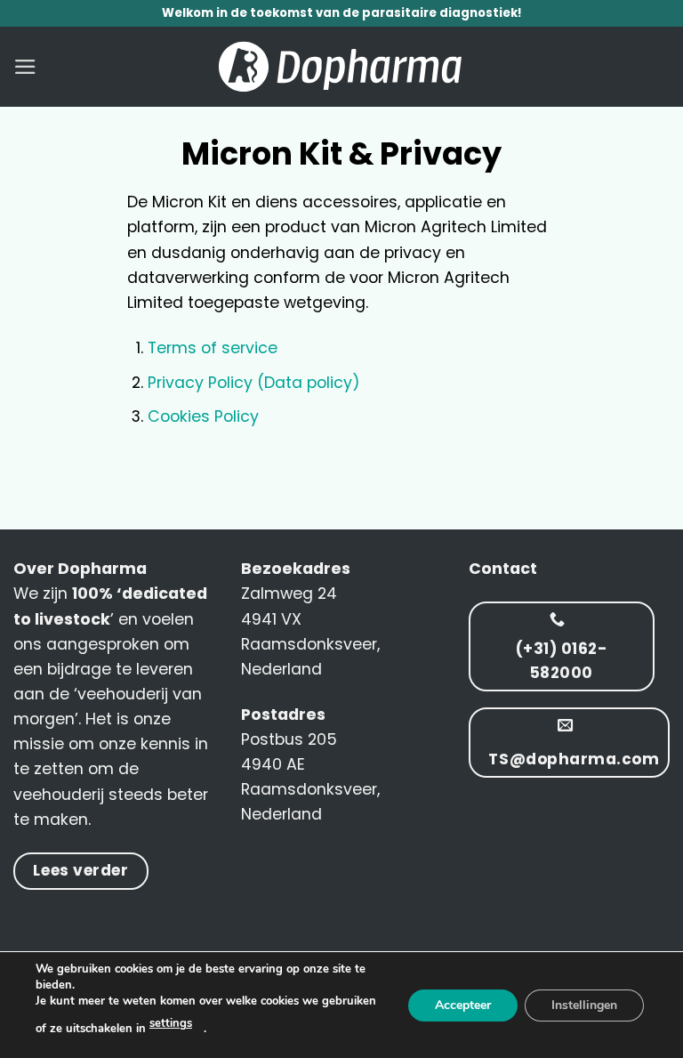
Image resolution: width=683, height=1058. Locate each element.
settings (170, 1023)
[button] (25, 67)
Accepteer (463, 1004)
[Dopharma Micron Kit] (341, 67)
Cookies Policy (203, 416)
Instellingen (584, 1004)
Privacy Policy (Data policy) (254, 382)
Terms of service (212, 348)
